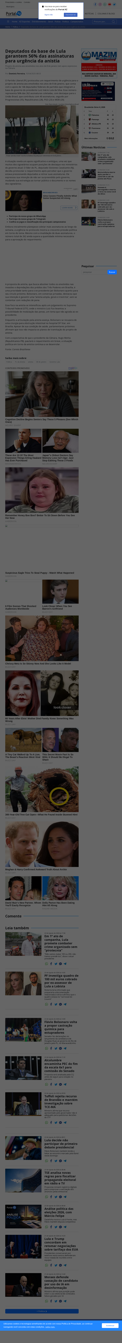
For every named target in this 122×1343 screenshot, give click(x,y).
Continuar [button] (110, 1326)
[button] (99, 1326)
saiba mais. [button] (50, 1327)
